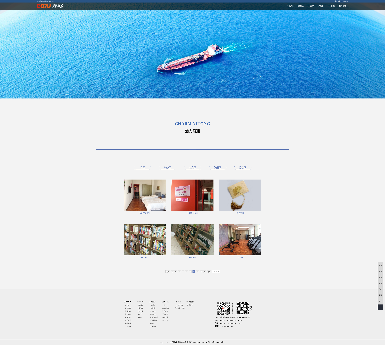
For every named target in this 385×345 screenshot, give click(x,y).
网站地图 (45, 1)
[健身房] (240, 239)
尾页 (209, 272)
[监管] (380, 265)
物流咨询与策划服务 (154, 322)
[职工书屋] (240, 195)
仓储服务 (153, 311)
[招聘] (380, 283)
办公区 (167, 167)
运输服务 (153, 314)
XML (53, 1)
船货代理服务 (154, 317)
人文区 (192, 167)
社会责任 (165, 311)
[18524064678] (380, 289)
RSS (50, 1)
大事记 (140, 314)
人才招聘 (332, 6)
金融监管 (153, 308)
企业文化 (165, 305)
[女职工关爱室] (145, 195)
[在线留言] (380, 301)
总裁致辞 (128, 311)
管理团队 (128, 317)
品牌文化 (321, 6)
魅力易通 (165, 320)
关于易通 (290, 6)
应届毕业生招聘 (180, 308)
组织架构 (128, 314)
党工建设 (165, 314)
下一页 (203, 272)
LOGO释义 (165, 308)
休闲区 (217, 167)
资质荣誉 (128, 320)
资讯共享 (140, 311)
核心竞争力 (153, 305)
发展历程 (128, 308)
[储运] (380, 271)
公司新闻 (140, 305)
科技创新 (128, 323)
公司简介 (128, 305)
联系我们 (342, 6)
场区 (142, 167)
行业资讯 (140, 308)
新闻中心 (301, 6)
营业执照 (128, 326)
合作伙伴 (153, 326)
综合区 (243, 167)
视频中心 (140, 317)
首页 (167, 272)
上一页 (174, 272)
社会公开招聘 (179, 305)
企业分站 (39, 1)
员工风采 (165, 317)
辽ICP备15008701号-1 (216, 342)
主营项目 (311, 6)
